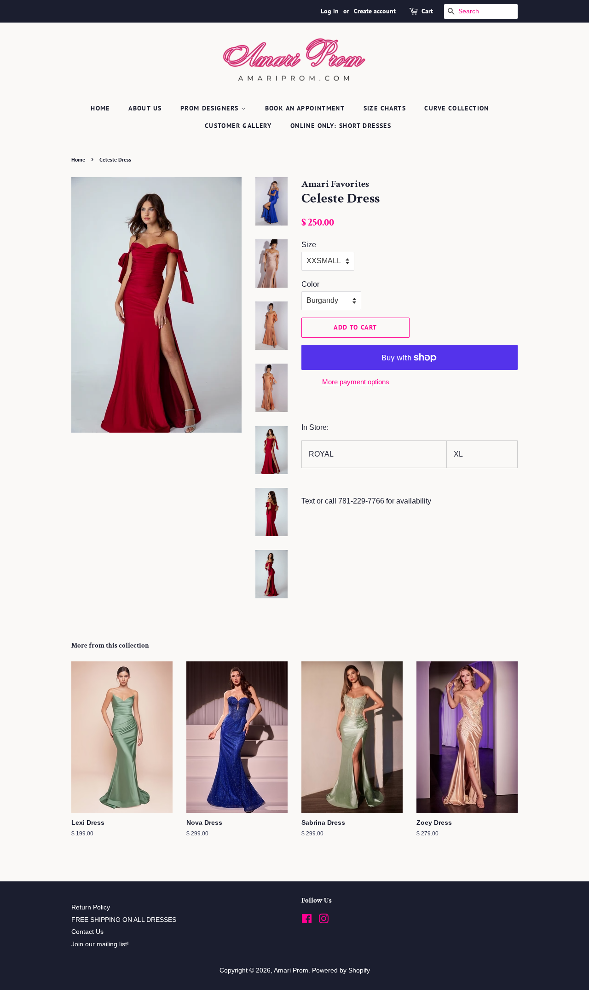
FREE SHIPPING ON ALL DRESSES (123, 919)
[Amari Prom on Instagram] (323, 920)
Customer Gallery (238, 126)
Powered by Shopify (341, 970)
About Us (145, 108)
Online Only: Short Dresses (340, 126)
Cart (427, 11)
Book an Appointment (305, 108)
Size (308, 245)
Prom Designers (210, 108)
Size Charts (385, 108)
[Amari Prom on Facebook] (306, 920)
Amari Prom (291, 970)
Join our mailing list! (100, 944)
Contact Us (87, 931)
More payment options (355, 382)
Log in (330, 11)
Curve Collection (456, 108)
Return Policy (90, 907)
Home (100, 108)
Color (310, 284)
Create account (375, 11)
